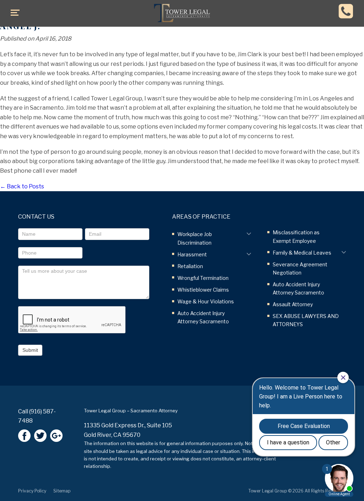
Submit (30, 350)
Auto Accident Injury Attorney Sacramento (203, 317)
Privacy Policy (32, 491)
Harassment (192, 254)
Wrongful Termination (203, 278)
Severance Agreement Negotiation (300, 268)
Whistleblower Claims (203, 290)
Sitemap (61, 491)
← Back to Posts (22, 186)
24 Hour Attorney (345, 11)
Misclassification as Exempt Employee (296, 236)
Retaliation (190, 266)
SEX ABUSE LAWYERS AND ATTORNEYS (306, 320)
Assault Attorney (293, 304)
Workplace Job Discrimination (194, 238)
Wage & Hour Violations (205, 301)
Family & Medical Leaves (302, 253)
